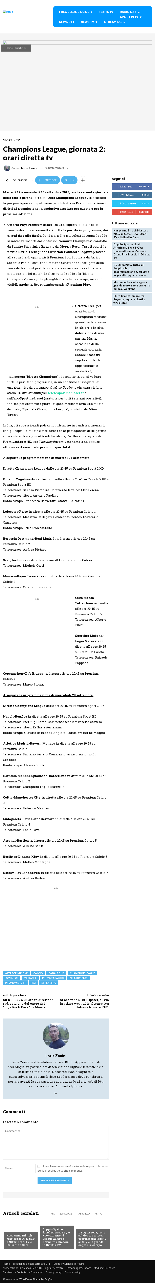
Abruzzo (84, 1213)
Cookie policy (72, 1272)
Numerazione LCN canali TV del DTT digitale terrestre (33, 1268)
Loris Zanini (30, 168)
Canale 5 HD (56, 973)
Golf (9, 1229)
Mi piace (144, 186)
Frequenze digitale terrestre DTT (31, 1263)
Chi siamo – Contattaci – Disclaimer (23, 1272)
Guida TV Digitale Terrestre (68, 1263)
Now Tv (83, 1226)
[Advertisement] (37, 337)
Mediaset (30, 977)
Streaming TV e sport (79, 1268)
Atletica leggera (54, 1223)
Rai (33, 982)
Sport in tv (20, 47)
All (53, 1213)
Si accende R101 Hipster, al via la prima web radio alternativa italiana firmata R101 (84, 1003)
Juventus (11, 977)
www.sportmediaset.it (66, 393)
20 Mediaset (67, 1213)
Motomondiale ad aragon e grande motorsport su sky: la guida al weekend (131, 286)
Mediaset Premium (104, 1268)
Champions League (82, 973)
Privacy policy (54, 1272)
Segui (145, 194)
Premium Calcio (53, 977)
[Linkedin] (55, 1092)
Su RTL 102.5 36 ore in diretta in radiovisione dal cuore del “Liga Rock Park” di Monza (28, 1003)
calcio (38, 973)
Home (9, 47)
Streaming (48, 982)
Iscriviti (143, 211)
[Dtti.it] (28, 17)
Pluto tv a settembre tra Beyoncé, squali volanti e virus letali (129, 299)
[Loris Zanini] (7, 168)
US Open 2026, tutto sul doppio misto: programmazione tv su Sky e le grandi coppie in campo (92, 1239)
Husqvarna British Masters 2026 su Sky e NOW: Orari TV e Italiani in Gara (20, 1240)
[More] (83, 180)
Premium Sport (15, 982)
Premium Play (78, 977)
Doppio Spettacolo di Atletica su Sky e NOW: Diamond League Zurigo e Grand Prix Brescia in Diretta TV (56, 1237)
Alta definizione (16, 973)
